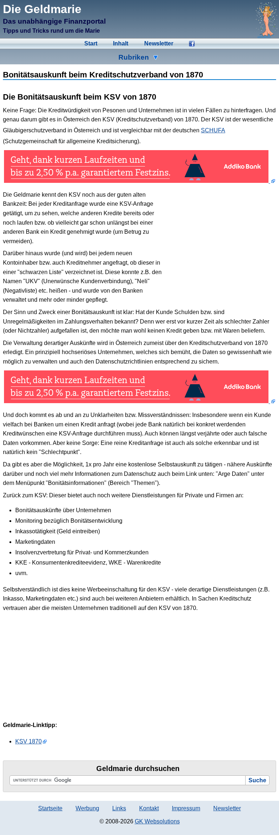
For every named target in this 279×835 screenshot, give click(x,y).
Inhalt (120, 43)
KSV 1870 (28, 741)
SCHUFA (213, 130)
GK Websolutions (157, 821)
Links (119, 808)
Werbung (87, 808)
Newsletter (158, 43)
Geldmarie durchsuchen (137, 768)
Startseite (50, 808)
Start (90, 43)
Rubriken (133, 57)
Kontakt (149, 808)
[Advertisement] (221, 241)
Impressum (186, 808)
